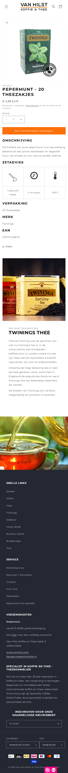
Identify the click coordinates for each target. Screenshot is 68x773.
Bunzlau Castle (15, 533)
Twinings (11, 512)
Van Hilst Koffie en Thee (28, 767)
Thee (9, 505)
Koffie (9, 498)
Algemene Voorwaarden (20, 603)
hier (14, 634)
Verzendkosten (32, 106)
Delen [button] (9, 246)
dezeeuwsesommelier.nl (21, 656)
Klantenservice (15, 567)
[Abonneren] (58, 723)
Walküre (11, 519)
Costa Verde (13, 526)
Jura (8, 548)
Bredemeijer (13, 541)
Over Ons (12, 589)
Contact (11, 582)
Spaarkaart (12, 596)
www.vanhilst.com (17, 652)
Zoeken (10, 491)
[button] (6, 6)
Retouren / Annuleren (19, 575)
